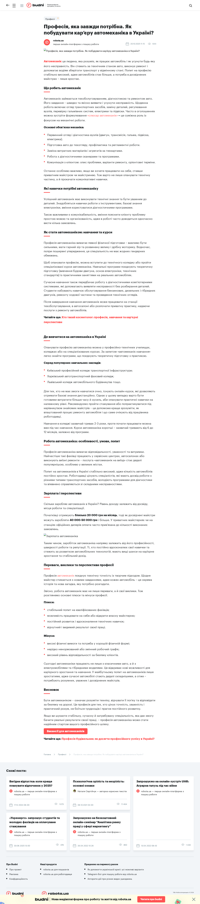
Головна (47, 754)
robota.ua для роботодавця (57, 874)
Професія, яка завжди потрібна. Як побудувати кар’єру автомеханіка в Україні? (108, 754)
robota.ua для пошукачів (56, 869)
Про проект (15, 869)
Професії (62, 754)
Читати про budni (151, 899)
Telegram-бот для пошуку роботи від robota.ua (112, 874)
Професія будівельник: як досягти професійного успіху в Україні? (108, 738)
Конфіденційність (18, 878)
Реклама (13, 874)
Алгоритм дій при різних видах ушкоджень (110, 878)
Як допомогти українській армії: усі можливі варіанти (116, 869)
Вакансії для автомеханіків (65, 731)
